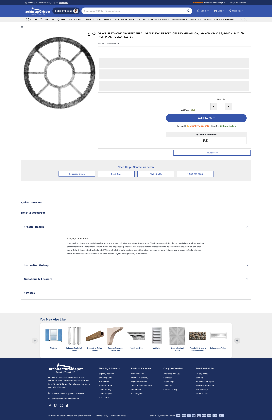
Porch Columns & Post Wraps (155, 19)
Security (199, 377)
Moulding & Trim (178, 19)
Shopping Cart (105, 377)
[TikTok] (67, 406)
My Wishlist (104, 381)
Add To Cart (206, 118)
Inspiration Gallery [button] (36, 265)
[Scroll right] (245, 19)
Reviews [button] (29, 293)
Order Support (105, 393)
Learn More (63, 3)
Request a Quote (77, 174)
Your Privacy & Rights (205, 381)
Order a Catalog (170, 389)
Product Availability (139, 377)
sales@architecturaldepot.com (65, 398)
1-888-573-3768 (195, 174)
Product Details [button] (34, 227)
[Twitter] (55, 406)
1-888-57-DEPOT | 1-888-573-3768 (68, 393)
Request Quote (212, 153)
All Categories (137, 393)
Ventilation (194, 19)
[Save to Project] (94, 34)
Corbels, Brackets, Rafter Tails (126, 19)
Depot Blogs (168, 381)
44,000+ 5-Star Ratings (213, 3)
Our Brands (136, 389)
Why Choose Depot (238, 2)
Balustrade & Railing (218, 348)
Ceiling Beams (103, 19)
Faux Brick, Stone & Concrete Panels (219, 19)
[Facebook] (50, 406)
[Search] (188, 10)
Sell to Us (167, 385)
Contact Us (168, 377)
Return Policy (202, 389)
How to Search (137, 374)
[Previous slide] (35, 341)
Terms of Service (118, 415)
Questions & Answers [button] (38, 279)
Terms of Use (202, 393)
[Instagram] (61, 406)
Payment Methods (139, 381)
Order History (105, 389)
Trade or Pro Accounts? (141, 385)
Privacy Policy (202, 374)
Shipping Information (205, 385)
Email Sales (116, 174)
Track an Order (105, 385)
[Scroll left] (241, 19)
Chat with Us (156, 174)
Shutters (89, 19)
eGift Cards (104, 397)
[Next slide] (237, 341)
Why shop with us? (171, 374)
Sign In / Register (106, 374)
